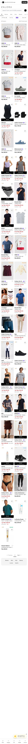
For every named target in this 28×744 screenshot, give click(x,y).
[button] (14, 2)
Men (12, 560)
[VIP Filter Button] (18, 17)
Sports (16, 563)
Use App (24, 2)
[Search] (25, 10)
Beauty (21, 560)
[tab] (1, 14)
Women (7, 560)
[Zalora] (14, 7)
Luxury (11, 563)
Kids (16, 560)
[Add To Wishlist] (12, 43)
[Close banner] (1, 2)
